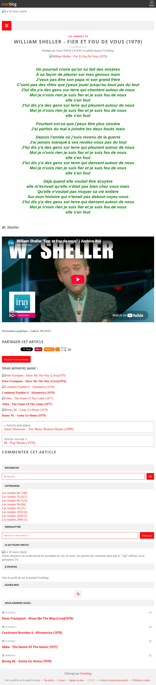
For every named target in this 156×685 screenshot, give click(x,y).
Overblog (86, 673)
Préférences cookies (141, 680)
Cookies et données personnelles (113, 680)
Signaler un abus (76, 680)
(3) (14, 515)
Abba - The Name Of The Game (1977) (29, 647)
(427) (14, 496)
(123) (14, 500)
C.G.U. (91, 680)
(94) (13, 504)
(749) (14, 493)
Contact (61, 680)
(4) (14, 512)
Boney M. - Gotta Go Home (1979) (26, 661)
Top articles (49, 680)
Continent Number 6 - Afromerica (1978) (32, 633)
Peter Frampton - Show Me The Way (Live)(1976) (37, 618)
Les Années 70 (78, 36)
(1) (14, 519)
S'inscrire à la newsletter (16, 359)
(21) (13, 508)
